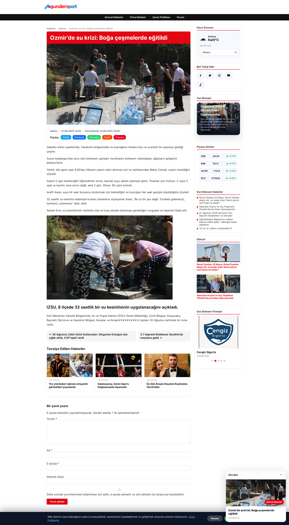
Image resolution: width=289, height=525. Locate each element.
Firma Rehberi (138, 17)
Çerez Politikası (161, 17)
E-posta (53, 463)
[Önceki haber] (227, 108)
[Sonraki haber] (234, 108)
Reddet (215, 518)
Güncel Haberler (114, 17)
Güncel (62, 28)
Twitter (66, 137)
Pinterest (120, 137)
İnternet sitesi (55, 476)
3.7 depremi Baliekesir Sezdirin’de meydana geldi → (161, 336)
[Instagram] (219, 75)
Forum (180, 17)
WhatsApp (94, 137)
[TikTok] (200, 85)
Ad (49, 450)
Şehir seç (206, 45)
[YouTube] (228, 75)
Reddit (107, 137)
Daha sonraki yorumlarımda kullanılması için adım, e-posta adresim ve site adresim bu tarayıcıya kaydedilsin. (115, 494)
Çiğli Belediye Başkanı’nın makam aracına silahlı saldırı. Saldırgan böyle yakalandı (218, 222)
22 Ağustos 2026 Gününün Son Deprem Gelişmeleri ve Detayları (215, 214)
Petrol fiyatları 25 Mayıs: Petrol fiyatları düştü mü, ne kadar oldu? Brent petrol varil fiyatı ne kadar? (219, 200)
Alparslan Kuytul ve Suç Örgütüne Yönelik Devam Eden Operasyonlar (217, 208)
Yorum (52, 418)
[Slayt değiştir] (212, 361)
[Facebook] (200, 75)
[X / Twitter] (210, 75)
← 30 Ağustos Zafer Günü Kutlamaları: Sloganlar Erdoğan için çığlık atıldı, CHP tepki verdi (88, 336)
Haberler (51, 28)
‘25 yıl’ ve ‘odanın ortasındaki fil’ (215, 228)
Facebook (79, 137)
